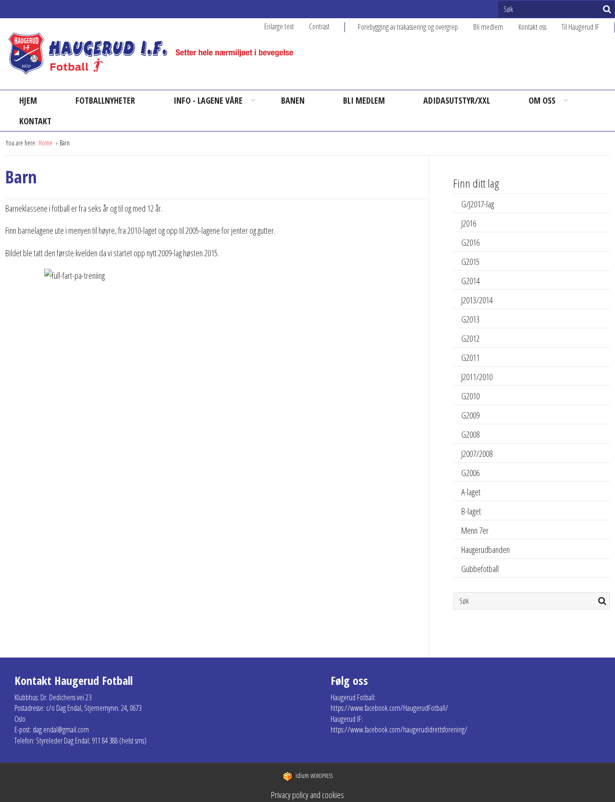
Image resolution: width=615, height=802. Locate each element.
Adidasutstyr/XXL (456, 100)
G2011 (470, 357)
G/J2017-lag (477, 204)
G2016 (470, 242)
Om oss (542, 100)
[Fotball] (159, 53)
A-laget (470, 492)
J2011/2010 (476, 377)
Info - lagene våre (208, 100)
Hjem (28, 100)
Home (46, 142)
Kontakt (35, 121)
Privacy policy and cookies (307, 795)
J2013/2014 (476, 300)
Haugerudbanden (485, 549)
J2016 (468, 223)
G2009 (470, 415)
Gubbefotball (480, 569)
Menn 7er (475, 530)
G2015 (470, 261)
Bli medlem (488, 27)
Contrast (319, 26)
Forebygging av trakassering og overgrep (408, 27)
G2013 (470, 319)
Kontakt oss (532, 27)
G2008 (470, 434)
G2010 (470, 396)
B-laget (471, 511)
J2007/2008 (476, 453)
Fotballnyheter (105, 100)
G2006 (470, 473)
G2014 (470, 281)
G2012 (470, 338)
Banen (293, 100)
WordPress (314, 776)
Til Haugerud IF (580, 27)
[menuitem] (415, 27)
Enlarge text (279, 26)
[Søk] (607, 9)
